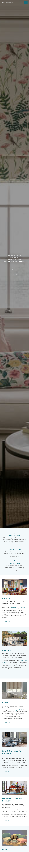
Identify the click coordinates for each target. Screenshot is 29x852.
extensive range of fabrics (16, 710)
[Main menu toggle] (26, 2)
